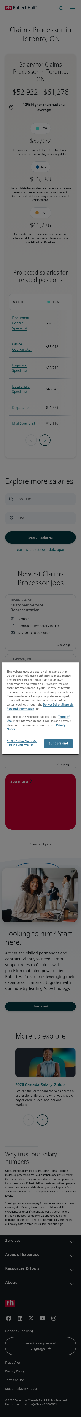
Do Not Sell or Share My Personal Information (22, 743)
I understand (58, 743)
